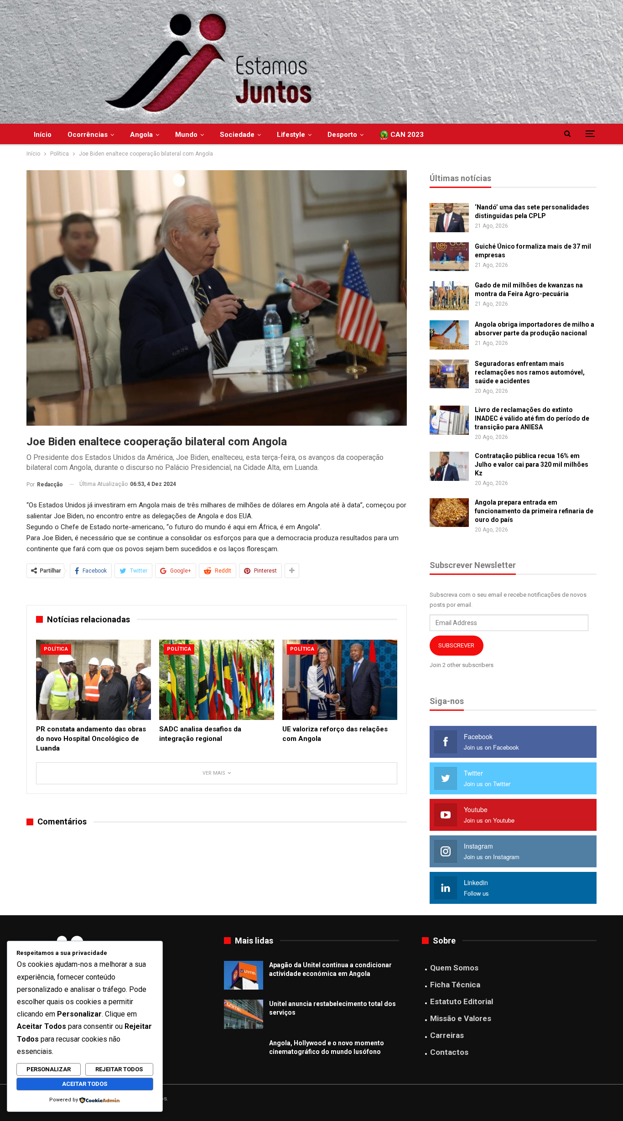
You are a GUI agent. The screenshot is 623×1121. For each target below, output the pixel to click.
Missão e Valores (460, 1018)
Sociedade (237, 134)
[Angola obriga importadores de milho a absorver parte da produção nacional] (449, 334)
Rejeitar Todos (119, 1069)
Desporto (342, 134)
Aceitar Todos (84, 1083)
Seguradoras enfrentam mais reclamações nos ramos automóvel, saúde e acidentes (530, 372)
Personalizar (48, 1069)
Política (56, 649)
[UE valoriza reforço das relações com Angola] (339, 680)
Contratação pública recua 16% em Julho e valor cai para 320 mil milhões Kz (531, 464)
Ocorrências (87, 134)
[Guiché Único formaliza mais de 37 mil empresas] (449, 256)
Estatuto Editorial (461, 1001)
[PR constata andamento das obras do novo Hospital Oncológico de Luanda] (93, 680)
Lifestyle (291, 134)
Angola (141, 134)
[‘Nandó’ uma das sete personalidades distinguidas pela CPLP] (449, 217)
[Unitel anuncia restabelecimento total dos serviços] (243, 1014)
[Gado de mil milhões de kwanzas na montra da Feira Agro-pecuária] (449, 295)
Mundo (186, 134)
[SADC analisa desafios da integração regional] (216, 680)
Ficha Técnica (455, 984)
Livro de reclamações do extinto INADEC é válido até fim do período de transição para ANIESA (532, 418)
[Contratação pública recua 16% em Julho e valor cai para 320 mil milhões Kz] (449, 466)
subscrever (456, 645)
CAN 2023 (406, 134)
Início (43, 134)
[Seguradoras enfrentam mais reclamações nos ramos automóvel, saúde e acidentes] (449, 374)
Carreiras (447, 1035)
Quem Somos (454, 967)
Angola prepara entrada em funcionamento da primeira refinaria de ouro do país (534, 511)
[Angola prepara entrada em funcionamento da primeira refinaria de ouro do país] (449, 512)
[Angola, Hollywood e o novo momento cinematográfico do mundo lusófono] (243, 1053)
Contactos (449, 1052)
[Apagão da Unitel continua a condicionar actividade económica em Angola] (243, 975)
